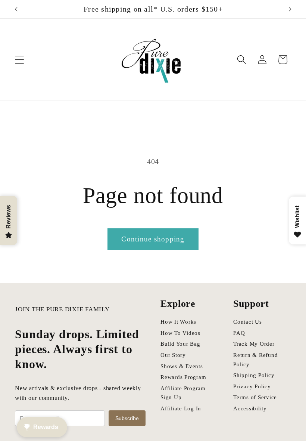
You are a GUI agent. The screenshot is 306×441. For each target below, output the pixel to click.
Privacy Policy (252, 386)
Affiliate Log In (180, 408)
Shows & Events (181, 366)
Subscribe (127, 418)
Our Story (173, 355)
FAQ (239, 333)
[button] (19, 59)
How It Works (178, 322)
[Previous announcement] (16, 9)
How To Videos (180, 333)
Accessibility (250, 408)
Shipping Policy (253, 375)
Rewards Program (183, 377)
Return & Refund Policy (255, 359)
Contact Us (247, 322)
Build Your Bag (180, 344)
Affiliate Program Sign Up (183, 393)
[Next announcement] (290, 9)
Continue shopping (152, 239)
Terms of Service (255, 397)
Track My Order (254, 344)
